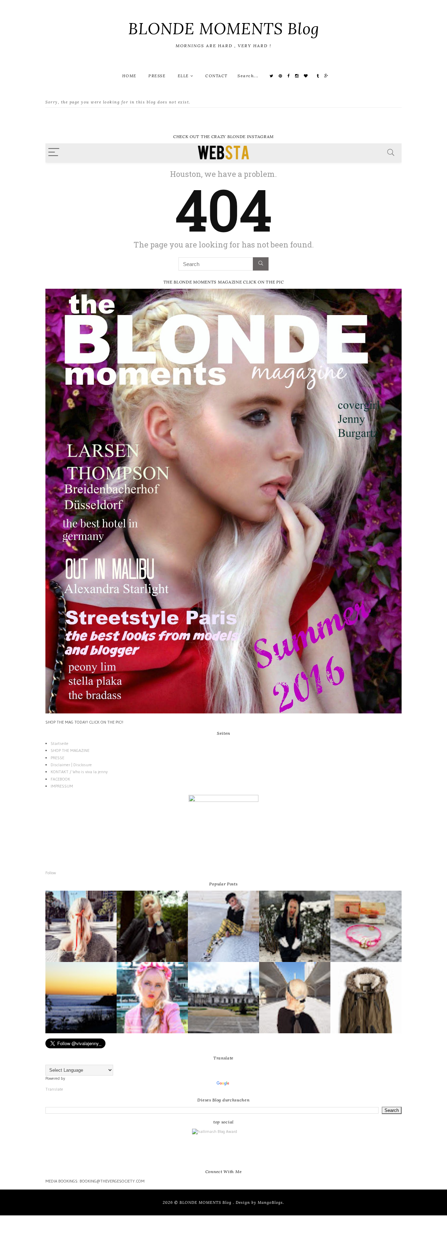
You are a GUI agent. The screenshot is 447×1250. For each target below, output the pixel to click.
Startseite (59, 743)
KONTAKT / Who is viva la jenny (79, 771)
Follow (50, 872)
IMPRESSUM (62, 786)
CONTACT (216, 75)
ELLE (184, 75)
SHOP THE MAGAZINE (70, 750)
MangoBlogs (270, 1202)
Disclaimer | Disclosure (71, 764)
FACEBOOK (60, 779)
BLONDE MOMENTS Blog (223, 28)
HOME (129, 75)
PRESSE (157, 75)
